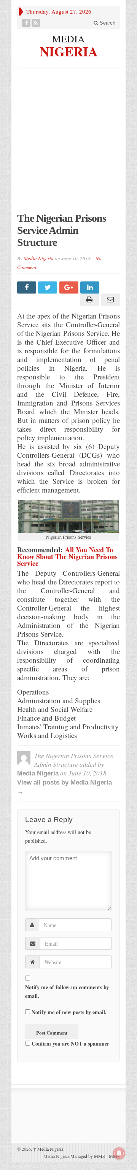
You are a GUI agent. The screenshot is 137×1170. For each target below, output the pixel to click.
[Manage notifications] (119, 1153)
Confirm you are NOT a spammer (69, 1043)
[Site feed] (36, 23)
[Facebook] (26, 23)
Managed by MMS (87, 1156)
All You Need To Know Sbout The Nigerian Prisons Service (67, 556)
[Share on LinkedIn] (90, 287)
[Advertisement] (68, 144)
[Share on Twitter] (48, 287)
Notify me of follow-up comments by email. (67, 991)
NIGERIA (69, 50)
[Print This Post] (88, 300)
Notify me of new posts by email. (69, 1012)
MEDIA (68, 38)
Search (106, 23)
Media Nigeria (39, 258)
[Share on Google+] (69, 287)
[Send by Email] (109, 300)
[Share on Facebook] (27, 287)
